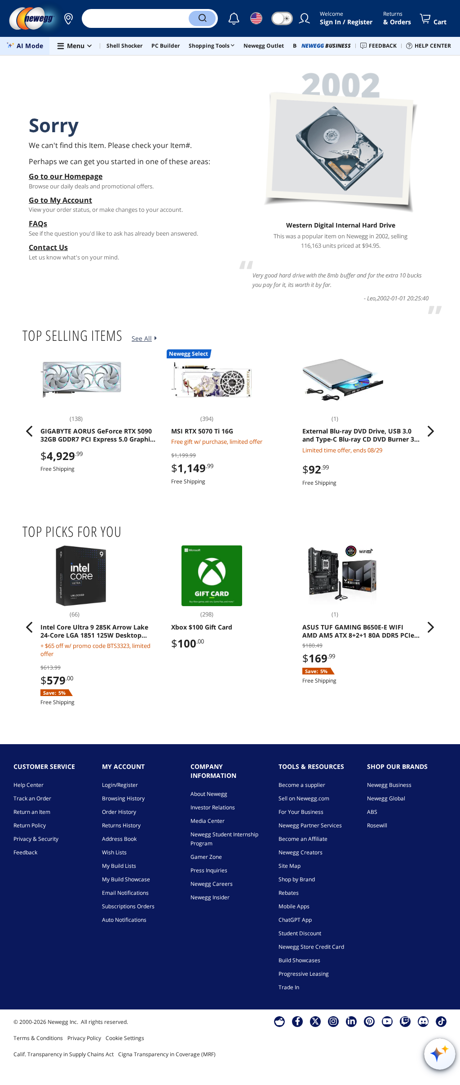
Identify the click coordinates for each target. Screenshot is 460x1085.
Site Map (290, 866)
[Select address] (68, 18)
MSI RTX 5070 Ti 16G (202, 431)
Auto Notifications (124, 920)
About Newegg (208, 794)
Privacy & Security (35, 839)
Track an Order (32, 798)
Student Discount (300, 933)
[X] (315, 1021)
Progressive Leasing (304, 974)
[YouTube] (387, 1021)
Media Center (207, 821)
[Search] (202, 18)
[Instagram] (333, 1021)
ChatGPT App (295, 920)
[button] (68, 18)
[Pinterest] (369, 1021)
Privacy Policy (84, 1038)
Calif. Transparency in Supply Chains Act (63, 1054)
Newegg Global (386, 798)
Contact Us (48, 247)
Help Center (28, 785)
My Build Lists (119, 866)
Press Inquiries (208, 870)
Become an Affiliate (303, 839)
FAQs (38, 223)
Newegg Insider (210, 897)
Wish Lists (114, 852)
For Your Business (301, 812)
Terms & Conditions (38, 1038)
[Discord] (423, 1021)
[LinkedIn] (351, 1021)
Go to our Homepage (65, 176)
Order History (119, 812)
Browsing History (123, 798)
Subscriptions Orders (128, 906)
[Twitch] (405, 1021)
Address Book (119, 839)
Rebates (289, 893)
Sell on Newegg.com (304, 798)
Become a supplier (302, 785)
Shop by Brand (297, 879)
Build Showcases (299, 960)
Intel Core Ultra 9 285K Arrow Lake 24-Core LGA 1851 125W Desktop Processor (94, 631)
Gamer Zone (206, 857)
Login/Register (120, 785)
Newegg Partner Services (310, 825)
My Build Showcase (126, 879)
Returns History (121, 825)
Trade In (289, 987)
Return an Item (31, 812)
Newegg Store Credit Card (311, 947)
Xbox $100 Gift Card (201, 627)
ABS (372, 812)
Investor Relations (212, 807)
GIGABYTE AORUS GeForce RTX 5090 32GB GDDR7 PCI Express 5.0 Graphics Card (98, 435)
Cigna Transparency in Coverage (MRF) (167, 1054)
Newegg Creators (301, 852)
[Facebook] (297, 1021)
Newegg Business (389, 785)
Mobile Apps (294, 906)
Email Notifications (125, 893)
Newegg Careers (211, 884)
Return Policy (29, 825)
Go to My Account (60, 200)
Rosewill (377, 825)
